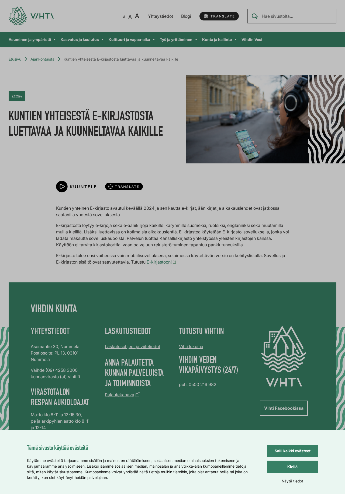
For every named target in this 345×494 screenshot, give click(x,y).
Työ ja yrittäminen (176, 39)
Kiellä (292, 466)
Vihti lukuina (191, 346)
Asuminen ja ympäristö (30, 39)
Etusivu (15, 59)
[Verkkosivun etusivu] (31, 16)
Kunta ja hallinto (217, 39)
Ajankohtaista (42, 59)
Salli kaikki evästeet (292, 451)
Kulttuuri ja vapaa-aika (129, 39)
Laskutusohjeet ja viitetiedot (132, 346)
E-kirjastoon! (159, 262)
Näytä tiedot (292, 481)
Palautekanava (119, 394)
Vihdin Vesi (252, 39)
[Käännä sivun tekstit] (219, 16)
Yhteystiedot (160, 16)
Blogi (186, 16)
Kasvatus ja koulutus (80, 39)
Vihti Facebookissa (283, 408)
